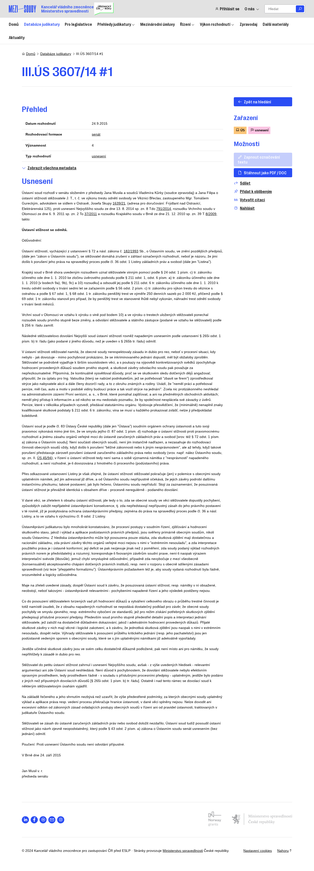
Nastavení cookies (257, 851)
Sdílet (245, 183)
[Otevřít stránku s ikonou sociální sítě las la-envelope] (51, 819)
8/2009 (211, 214)
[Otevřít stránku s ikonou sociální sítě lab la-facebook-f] (34, 819)
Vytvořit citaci (252, 199)
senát (96, 134)
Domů (14, 24)
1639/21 (119, 203)
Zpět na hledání (257, 101)
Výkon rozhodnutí (215, 24)
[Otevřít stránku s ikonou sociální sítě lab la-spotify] (43, 819)
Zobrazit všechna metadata (51, 167)
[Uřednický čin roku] (104, 8)
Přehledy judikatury (114, 24)
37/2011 (90, 214)
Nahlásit (247, 208)
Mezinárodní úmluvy (157, 24)
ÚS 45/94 (44, 458)
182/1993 (131, 251)
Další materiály (275, 24)
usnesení (99, 156)
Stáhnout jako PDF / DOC (265, 172)
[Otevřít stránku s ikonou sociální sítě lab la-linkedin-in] (25, 819)
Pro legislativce (78, 24)
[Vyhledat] (300, 9)
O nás (249, 8)
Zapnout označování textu (259, 159)
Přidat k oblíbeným (256, 191)
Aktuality (17, 37)
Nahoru (283, 851)
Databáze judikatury (42, 24)
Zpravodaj (248, 24)
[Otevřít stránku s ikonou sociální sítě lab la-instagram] (60, 819)
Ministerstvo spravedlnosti (183, 851)
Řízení (185, 24)
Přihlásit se (229, 8)
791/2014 (163, 209)
